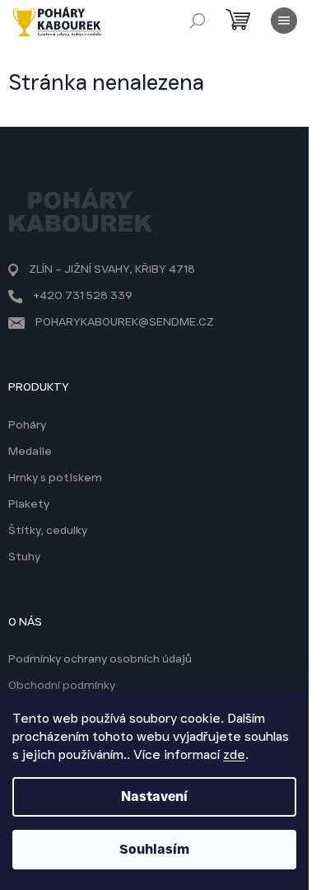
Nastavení (154, 796)
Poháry (27, 424)
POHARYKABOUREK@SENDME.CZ (124, 321)
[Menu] (284, 20)
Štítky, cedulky (47, 529)
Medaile (30, 450)
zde (234, 754)
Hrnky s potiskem (55, 477)
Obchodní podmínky (61, 684)
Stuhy (24, 556)
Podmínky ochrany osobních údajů (100, 658)
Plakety (28, 503)
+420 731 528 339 (83, 295)
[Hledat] (197, 20)
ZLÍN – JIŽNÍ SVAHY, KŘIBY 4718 (112, 268)
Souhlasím (154, 849)
